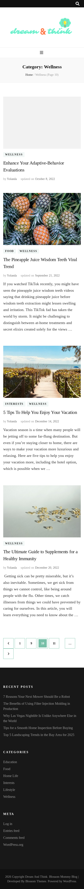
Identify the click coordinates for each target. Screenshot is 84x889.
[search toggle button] (77, 4)
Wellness (14, 154)
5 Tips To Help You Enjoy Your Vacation (40, 412)
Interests (14, 403)
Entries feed (11, 831)
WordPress (69, 881)
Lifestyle (9, 790)
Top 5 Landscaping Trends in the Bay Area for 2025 (38, 735)
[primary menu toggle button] (42, 53)
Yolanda (12, 179)
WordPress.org (13, 844)
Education (10, 762)
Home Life (10, 776)
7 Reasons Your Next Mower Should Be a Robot (36, 696)
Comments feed (14, 838)
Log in (7, 824)
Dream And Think (36, 876)
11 (56, 643)
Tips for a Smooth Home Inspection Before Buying (38, 728)
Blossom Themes (35, 881)
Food (9, 251)
